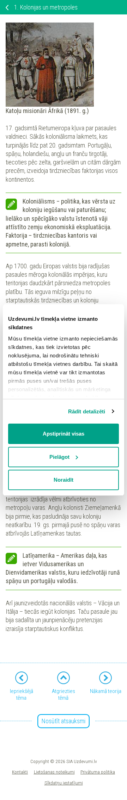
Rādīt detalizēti (86, 411)
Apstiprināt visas (63, 434)
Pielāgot (59, 457)
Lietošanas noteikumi (54, 772)
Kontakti (20, 772)
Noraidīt (63, 480)
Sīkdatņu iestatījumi (63, 783)
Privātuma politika (97, 772)
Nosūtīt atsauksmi (63, 721)
